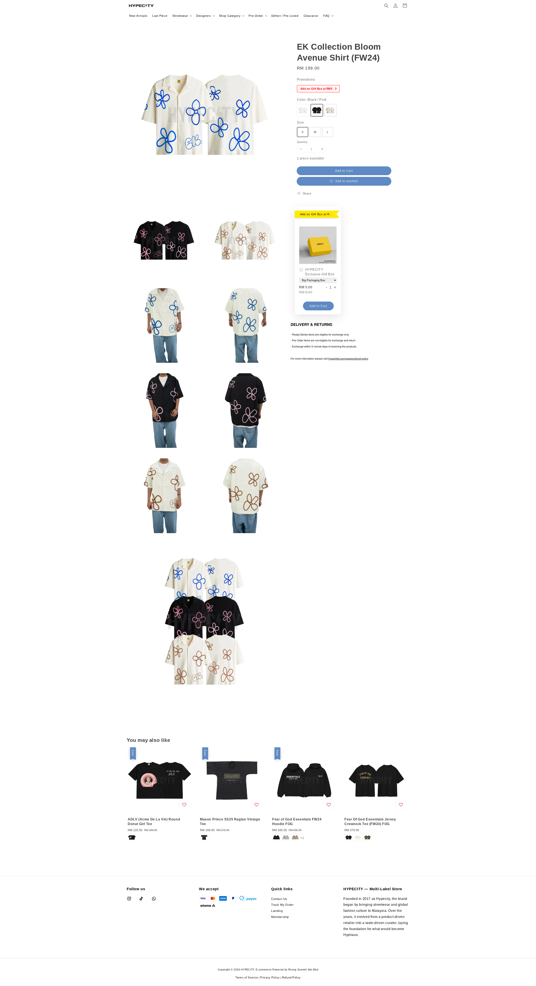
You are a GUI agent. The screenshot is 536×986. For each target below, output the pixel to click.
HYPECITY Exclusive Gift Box (320, 271)
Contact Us (279, 899)
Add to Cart (344, 170)
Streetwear (180, 16)
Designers (203, 16)
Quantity (302, 142)
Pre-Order (256, 16)
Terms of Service (246, 977)
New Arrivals (138, 16)
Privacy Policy (270, 977)
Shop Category (230, 16)
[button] (386, 5)
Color (312, 99)
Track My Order (282, 905)
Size (300, 122)
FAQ (326, 16)
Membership (280, 917)
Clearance (311, 16)
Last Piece (159, 16)
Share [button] (307, 193)
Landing (277, 911)
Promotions (306, 79)
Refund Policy (291, 977)
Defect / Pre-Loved (285, 16)
